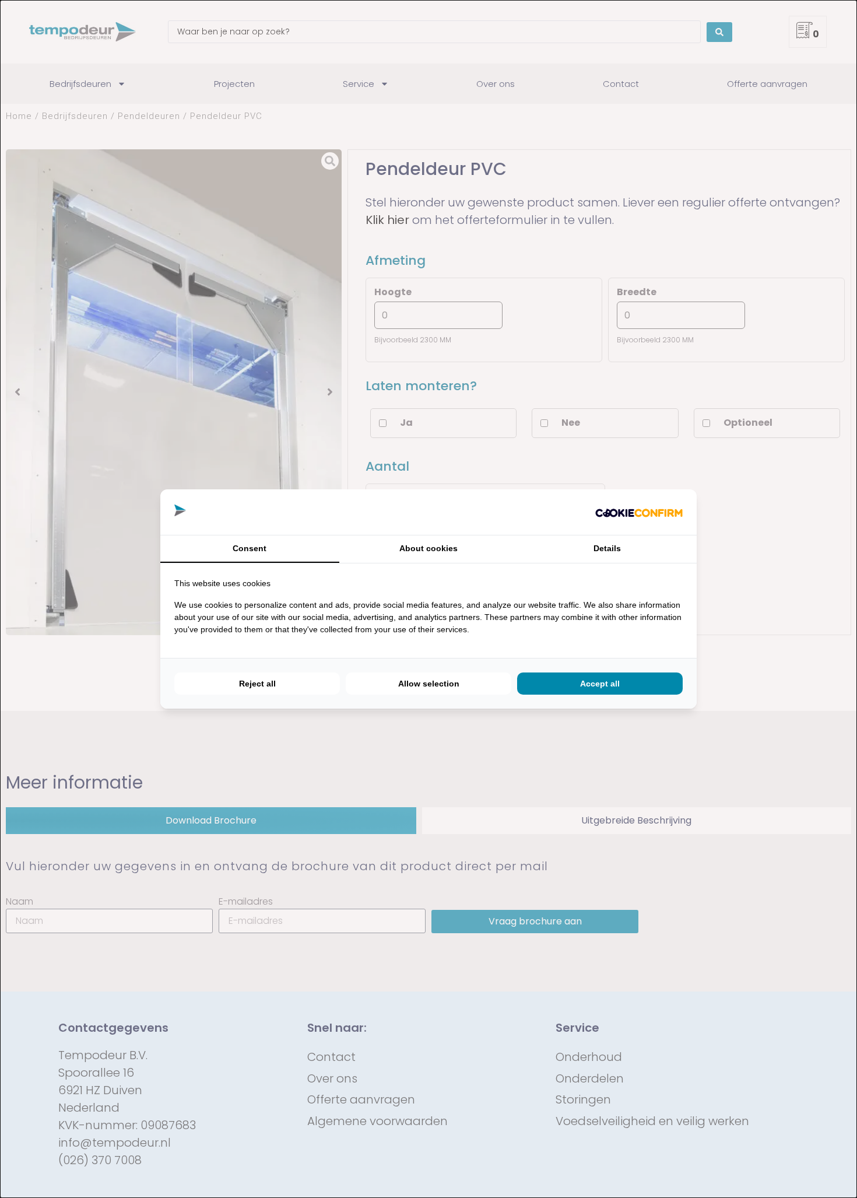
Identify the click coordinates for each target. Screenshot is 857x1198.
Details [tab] (607, 548)
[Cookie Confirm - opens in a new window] (639, 512)
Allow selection (428, 683)
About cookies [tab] (428, 548)
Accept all (600, 683)
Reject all (257, 683)
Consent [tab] (249, 548)
